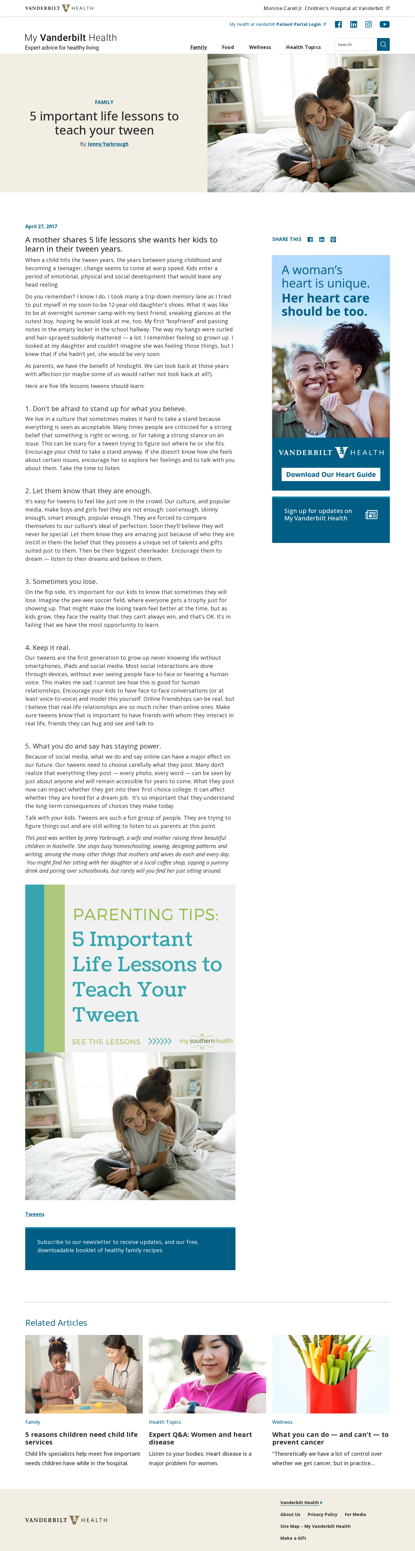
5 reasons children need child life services (81, 1438)
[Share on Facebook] (310, 239)
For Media (355, 1514)
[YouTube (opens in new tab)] (385, 24)
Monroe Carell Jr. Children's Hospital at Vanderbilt (326, 8)
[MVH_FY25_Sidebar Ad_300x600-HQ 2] (331, 373)
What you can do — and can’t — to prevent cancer (330, 1438)
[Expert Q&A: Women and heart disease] (207, 1374)
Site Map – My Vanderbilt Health (315, 1526)
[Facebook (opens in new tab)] (338, 24)
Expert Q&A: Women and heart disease (200, 1438)
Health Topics (303, 47)
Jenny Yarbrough (108, 144)
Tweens (34, 1214)
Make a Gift (293, 1538)
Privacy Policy (323, 1514)
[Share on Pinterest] (333, 239)
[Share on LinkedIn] (321, 239)
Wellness (260, 47)
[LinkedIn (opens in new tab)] (353, 24)
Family (198, 47)
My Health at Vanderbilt (277, 24)
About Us (290, 1514)
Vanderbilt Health (299, 1502)
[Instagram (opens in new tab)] (368, 24)
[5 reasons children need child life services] (84, 1374)
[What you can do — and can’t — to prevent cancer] (331, 1374)
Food (228, 47)
